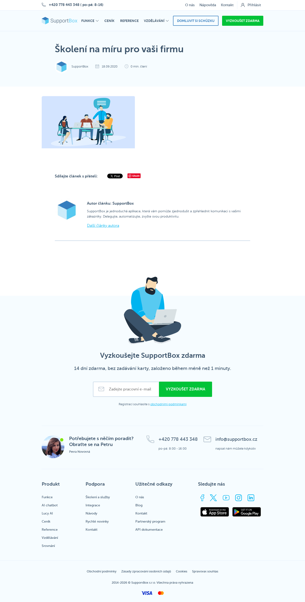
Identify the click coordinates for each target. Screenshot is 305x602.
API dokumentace (149, 529)
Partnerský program (150, 521)
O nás (190, 5)
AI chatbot (50, 505)
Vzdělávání (50, 538)
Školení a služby (98, 497)
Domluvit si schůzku (195, 21)
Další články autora (103, 225)
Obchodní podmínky (102, 571)
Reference (50, 529)
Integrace (93, 505)
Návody (91, 513)
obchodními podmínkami (168, 404)
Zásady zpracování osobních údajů (146, 571)
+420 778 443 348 (64, 5)
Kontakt (227, 5)
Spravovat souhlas (205, 571)
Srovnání (48, 546)
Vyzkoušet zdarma (242, 21)
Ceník (46, 521)
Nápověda (207, 5)
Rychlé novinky (97, 521)
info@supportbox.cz (236, 439)
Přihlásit (254, 5)
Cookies (181, 571)
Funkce (47, 497)
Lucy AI (47, 513)
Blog (138, 505)
